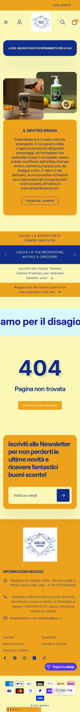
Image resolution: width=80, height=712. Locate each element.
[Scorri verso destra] (74, 254)
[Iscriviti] (63, 495)
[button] (5, 22)
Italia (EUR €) (62, 5)
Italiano (16, 709)
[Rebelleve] (40, 560)
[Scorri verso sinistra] (5, 254)
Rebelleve (44, 705)
